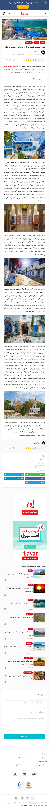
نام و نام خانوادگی (40, 698)
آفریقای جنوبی (28, 672)
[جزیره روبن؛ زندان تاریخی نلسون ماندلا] (39, 617)
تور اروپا (22, 754)
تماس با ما (44, 754)
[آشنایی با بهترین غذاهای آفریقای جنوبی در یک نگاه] (39, 675)
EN (9, 13)
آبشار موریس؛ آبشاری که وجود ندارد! (21, 603)
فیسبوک (42, 478)
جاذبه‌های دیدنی (39, 467)
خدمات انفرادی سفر (18, 765)
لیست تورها (24, 7)
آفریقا (42, 42)
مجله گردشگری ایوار (41, 765)
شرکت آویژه (24, 805)
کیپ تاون (29, 614)
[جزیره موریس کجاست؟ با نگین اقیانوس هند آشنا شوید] (39, 573)
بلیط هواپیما (20, 758)
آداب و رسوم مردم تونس (21, 305)
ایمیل (43, 708)
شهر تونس (29, 42)
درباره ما (44, 758)
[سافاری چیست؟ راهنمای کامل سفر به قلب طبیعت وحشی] (39, 588)
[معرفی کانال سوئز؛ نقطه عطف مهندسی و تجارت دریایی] (39, 632)
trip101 (42, 459)
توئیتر (21, 474)
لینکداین (20, 478)
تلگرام (42, 482)
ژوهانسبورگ (28, 658)
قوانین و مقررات (42, 761)
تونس (36, 42)
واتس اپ (41, 474)
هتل (23, 761)
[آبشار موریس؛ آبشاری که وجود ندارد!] (39, 603)
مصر (30, 629)
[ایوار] (24, 13)
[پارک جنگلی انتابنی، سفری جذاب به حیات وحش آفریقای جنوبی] (39, 661)
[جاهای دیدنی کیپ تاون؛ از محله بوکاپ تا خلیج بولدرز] (39, 646)
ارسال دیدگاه (24, 736)
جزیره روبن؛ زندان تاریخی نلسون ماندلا (21, 617)
